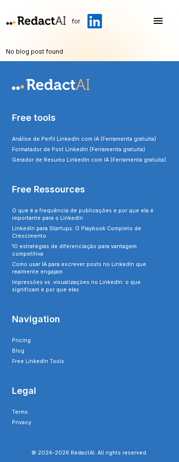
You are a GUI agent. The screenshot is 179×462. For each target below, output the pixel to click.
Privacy (21, 422)
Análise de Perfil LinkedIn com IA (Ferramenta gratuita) (84, 139)
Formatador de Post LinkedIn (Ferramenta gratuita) (78, 149)
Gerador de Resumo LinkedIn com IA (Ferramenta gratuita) (89, 160)
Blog (18, 351)
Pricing (21, 340)
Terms (20, 412)
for (76, 21)
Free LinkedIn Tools (38, 361)
